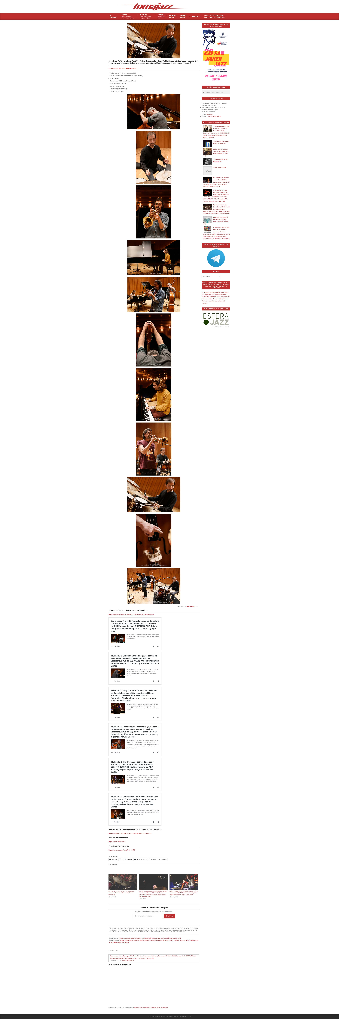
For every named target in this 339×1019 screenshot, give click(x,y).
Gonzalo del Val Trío (118, 932)
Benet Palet (154, 930)
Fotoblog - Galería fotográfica (166, 928)
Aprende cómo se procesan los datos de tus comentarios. (151, 1007)
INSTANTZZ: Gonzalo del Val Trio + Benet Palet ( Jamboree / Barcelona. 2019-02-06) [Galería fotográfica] (121, 892)
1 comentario (180, 932)
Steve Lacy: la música (219, 167)
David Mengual (163, 930)
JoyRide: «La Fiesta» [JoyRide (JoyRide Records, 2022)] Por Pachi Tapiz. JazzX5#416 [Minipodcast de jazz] (150, 938)
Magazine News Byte (174, 1016)
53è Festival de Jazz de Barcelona (122, 69)
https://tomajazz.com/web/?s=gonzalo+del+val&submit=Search (129, 833)
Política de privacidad (153, 1016)
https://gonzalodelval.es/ (116, 842)
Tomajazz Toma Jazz (214, 116)
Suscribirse (169, 916)
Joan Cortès (155, 932)
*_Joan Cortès (150, 928)
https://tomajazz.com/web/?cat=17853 (121, 850)
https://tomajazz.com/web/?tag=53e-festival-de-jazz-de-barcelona (131, 614)
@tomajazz (209, 114)
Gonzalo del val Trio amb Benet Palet (138, 932)
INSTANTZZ (142, 928)
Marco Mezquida (164, 932)
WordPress (188, 1016)
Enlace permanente (128, 960)
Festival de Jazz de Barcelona (178, 930)
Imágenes (180, 928)
